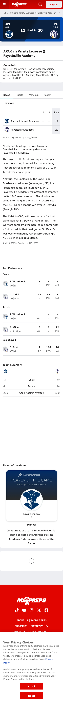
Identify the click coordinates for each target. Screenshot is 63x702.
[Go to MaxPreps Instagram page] (32, 610)
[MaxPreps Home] (19, 4)
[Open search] (40, 4)
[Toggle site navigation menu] (4, 4)
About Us (22, 620)
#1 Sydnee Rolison (41, 530)
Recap (6, 95)
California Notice (41, 631)
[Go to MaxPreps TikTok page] (17, 610)
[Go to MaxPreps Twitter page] (39, 610)
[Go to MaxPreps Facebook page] (46, 610)
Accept (31, 686)
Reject (31, 695)
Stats (20, 95)
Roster (47, 95)
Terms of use (19, 631)
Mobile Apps (39, 620)
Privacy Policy (39, 626)
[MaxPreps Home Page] (5, 13)
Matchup (33, 95)
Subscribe (21, 626)
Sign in (53, 4)
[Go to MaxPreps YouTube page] (24, 610)
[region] (31, 667)
